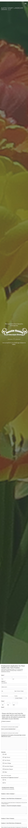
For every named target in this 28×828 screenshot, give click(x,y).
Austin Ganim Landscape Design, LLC (12, 8)
